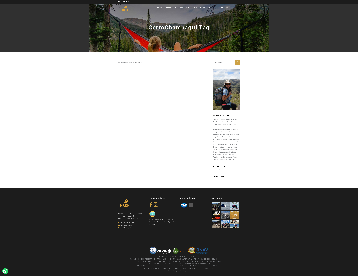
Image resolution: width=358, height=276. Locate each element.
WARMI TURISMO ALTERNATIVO (168, 268)
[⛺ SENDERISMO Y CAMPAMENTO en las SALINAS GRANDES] (216, 215)
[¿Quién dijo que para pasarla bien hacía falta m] (234, 206)
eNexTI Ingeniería (184, 271)
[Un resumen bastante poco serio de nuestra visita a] (225, 206)
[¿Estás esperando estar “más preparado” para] (216, 206)
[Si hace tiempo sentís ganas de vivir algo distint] (234, 224)
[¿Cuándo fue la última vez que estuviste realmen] (225, 215)
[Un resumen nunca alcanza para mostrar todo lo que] (216, 224)
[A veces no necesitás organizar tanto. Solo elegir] (234, 215)
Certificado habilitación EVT (161, 219)
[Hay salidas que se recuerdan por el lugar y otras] (225, 224)
